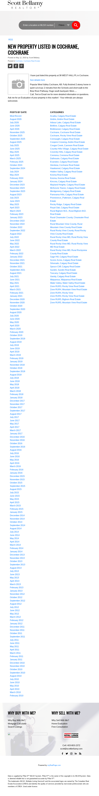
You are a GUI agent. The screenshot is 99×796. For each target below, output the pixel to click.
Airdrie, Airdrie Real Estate (62, 119)
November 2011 (17, 630)
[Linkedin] (76, 753)
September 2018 (17, 371)
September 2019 (17, 339)
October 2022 (16, 227)
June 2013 (15, 574)
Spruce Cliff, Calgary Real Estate (65, 267)
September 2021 (17, 270)
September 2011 (17, 637)
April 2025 (14, 155)
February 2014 (16, 548)
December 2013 (17, 555)
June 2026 (15, 126)
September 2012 (17, 601)
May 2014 (14, 538)
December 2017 (17, 401)
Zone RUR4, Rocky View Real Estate (67, 296)
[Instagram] (71, 753)
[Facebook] (62, 753)
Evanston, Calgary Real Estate (64, 162)
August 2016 (16, 450)
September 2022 (17, 230)
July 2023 (14, 198)
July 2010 (14, 679)
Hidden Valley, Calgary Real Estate (66, 172)
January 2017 (16, 433)
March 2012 (15, 617)
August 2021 (16, 273)
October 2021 (16, 267)
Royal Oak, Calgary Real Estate (64, 208)
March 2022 (15, 250)
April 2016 (14, 463)
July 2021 (14, 276)
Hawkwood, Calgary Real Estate (65, 168)
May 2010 (14, 686)
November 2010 (17, 666)
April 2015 (14, 502)
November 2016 (17, 440)
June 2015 (15, 496)
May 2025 (14, 152)
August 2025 (16, 142)
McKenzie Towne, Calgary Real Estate (67, 188)
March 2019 (15, 355)
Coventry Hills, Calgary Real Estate (66, 152)
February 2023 (16, 214)
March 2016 (15, 466)
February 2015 (16, 509)
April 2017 (14, 427)
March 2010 (15, 692)
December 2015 (17, 476)
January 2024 (16, 181)
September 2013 (17, 565)
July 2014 (14, 532)
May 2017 (14, 424)
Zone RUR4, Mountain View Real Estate (68, 289)
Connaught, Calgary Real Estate (65, 139)
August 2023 (16, 194)
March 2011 (15, 653)
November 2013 (17, 558)
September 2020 (17, 309)
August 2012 (16, 604)
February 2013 (16, 587)
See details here (37, 80)
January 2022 (16, 257)
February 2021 (16, 293)
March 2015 (15, 506)
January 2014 (16, 551)
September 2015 (17, 486)
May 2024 (14, 175)
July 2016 (14, 453)
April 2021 (14, 286)
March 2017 (15, 430)
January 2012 (16, 623)
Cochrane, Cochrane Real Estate (27, 61)
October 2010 (16, 669)
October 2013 (16, 561)
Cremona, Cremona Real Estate (64, 155)
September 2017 (17, 411)
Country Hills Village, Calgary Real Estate (69, 149)
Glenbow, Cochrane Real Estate (65, 165)
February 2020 (16, 332)
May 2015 (14, 499)
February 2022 (16, 253)
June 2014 (15, 535)
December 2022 (17, 221)
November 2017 (17, 404)
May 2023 (14, 204)
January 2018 (16, 398)
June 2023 (15, 201)
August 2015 (16, 489)
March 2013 (15, 584)
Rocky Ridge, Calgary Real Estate (65, 204)
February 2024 (16, 178)
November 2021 (17, 263)
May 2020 (14, 322)
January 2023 (16, 217)
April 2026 (14, 129)
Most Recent (15, 116)
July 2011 (14, 640)
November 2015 (17, 479)
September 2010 (17, 673)
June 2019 (15, 348)
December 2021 (17, 260)
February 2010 (16, 696)
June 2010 (15, 682)
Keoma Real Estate (59, 175)
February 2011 (16, 656)
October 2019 (16, 335)
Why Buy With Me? (16, 720)
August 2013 (16, 568)
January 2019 (16, 361)
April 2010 (14, 689)
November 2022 (17, 224)
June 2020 (15, 319)
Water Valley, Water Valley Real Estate (67, 283)
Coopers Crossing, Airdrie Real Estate (67, 142)
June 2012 (15, 610)
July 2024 (14, 172)
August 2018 (16, 375)
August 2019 (16, 342)
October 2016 (16, 443)
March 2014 (15, 545)
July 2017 (14, 417)
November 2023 (17, 188)
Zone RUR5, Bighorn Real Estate (65, 299)
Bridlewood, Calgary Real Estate (65, 129)
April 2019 (14, 352)
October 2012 (16, 597)
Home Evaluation (59, 724)
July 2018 (14, 378)
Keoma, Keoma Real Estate (63, 178)
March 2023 (15, 211)
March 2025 (15, 158)
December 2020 (17, 299)
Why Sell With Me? (60, 720)
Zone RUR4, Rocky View (61, 293)
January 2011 (16, 659)
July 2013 (14, 571)
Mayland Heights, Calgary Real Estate (67, 185)
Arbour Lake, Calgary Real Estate (65, 122)
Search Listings (15, 727)
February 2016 (16, 470)
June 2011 (14, 643)
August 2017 (16, 414)
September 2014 (17, 525)
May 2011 (14, 646)
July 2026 (14, 122)
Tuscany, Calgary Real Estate (63, 273)
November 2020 (17, 302)
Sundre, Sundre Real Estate (63, 270)
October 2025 (16, 135)
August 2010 (16, 676)
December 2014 (17, 515)
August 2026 (16, 119)
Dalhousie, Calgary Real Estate (64, 158)
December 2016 (17, 437)
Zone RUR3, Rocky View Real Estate (67, 286)
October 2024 (16, 165)
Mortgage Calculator (17, 724)
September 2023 (17, 191)
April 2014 (14, 542)
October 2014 (16, 522)
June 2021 (15, 280)
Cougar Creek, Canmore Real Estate (67, 145)
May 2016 (14, 460)
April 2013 (14, 581)
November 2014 (17, 519)
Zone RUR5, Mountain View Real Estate (68, 302)
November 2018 (17, 365)
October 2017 (16, 407)
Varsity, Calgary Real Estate (63, 276)
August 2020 (16, 312)
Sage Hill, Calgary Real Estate (64, 257)
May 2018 (14, 384)
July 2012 (14, 607)
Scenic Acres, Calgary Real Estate (66, 260)
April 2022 (14, 247)
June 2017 (15, 420)
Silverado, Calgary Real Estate (64, 263)
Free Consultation (60, 727)
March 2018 (15, 391)
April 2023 (14, 208)
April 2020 (14, 325)
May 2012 (14, 614)
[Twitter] (67, 753)
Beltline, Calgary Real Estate (63, 126)
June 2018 (15, 381)
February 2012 (16, 620)
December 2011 (17, 627)
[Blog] (80, 753)
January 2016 (16, 473)
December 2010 (17, 663)
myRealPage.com (54, 765)
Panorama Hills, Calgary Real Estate (67, 194)
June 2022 (15, 240)
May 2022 (14, 244)
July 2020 (14, 316)
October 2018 (16, 368)
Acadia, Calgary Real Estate (63, 116)
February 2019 (16, 358)
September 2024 (17, 168)
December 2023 (17, 185)
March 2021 (15, 289)
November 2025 (17, 132)
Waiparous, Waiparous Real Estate (66, 280)
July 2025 (14, 145)
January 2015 (16, 512)
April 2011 (14, 650)
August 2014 (16, 528)
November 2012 (17, 594)
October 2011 (16, 633)
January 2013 (16, 591)
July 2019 (14, 345)
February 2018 (16, 394)
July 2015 (14, 492)
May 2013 (14, 578)
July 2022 (14, 237)
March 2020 (15, 329)
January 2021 (16, 296)
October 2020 (16, 306)
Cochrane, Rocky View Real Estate (66, 135)
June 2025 (15, 149)
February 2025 (16, 162)
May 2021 (14, 283)
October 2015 (16, 483)
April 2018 (14, 388)
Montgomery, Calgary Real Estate (65, 191)
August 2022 (16, 234)
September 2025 (17, 139)
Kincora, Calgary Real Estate (63, 181)
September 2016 (17, 447)
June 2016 (15, 456)
